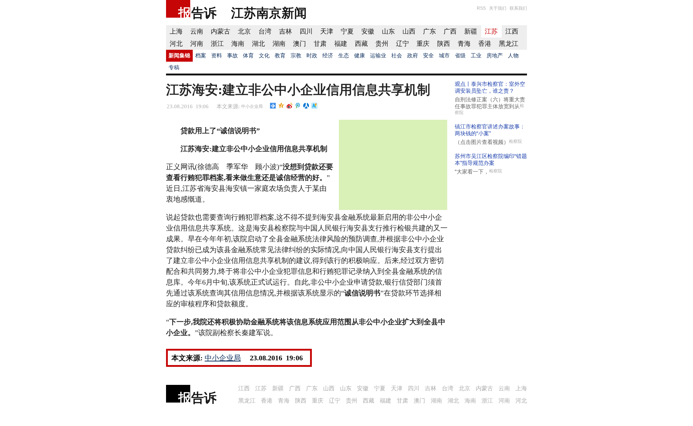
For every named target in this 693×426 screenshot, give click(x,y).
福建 (340, 43)
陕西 (443, 43)
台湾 (264, 31)
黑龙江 (508, 43)
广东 (429, 31)
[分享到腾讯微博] (298, 106)
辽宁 (402, 43)
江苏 (491, 31)
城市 (444, 55)
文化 (264, 55)
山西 (408, 31)
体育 (248, 55)
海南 (237, 43)
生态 (343, 55)
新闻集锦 (179, 55)
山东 (388, 31)
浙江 (217, 43)
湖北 (258, 43)
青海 (464, 43)
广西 (450, 31)
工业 (476, 55)
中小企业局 (252, 106)
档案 (200, 55)
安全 (428, 55)
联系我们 (518, 8)
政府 (412, 55)
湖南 (279, 43)
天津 (326, 31)
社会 (396, 55)
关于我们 (497, 8)
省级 (460, 55)
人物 (513, 55)
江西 (511, 31)
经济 (327, 55)
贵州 (381, 43)
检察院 (515, 141)
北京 (244, 31)
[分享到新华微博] (314, 106)
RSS (481, 8)
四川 (306, 31)
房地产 (495, 55)
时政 (311, 55)
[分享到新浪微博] (290, 106)
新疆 (470, 31)
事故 (232, 55)
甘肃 (320, 43)
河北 (176, 43)
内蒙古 (220, 31)
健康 (359, 55)
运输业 (378, 55)
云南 (196, 31)
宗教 (296, 55)
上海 (176, 31)
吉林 (285, 31)
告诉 (204, 13)
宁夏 (347, 31)
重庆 (423, 43)
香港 (484, 43)
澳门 (299, 43)
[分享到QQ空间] (281, 106)
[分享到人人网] (306, 106)
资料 (216, 55)
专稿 (174, 67)
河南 (196, 43)
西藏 (361, 43)
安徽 (367, 31)
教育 (280, 55)
